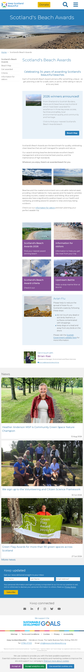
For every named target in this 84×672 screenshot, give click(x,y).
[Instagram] (45, 609)
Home (4, 52)
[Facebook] (38, 609)
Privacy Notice (70, 587)
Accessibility (68, 634)
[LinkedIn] (32, 609)
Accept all (16, 666)
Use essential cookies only (60, 666)
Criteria (4, 73)
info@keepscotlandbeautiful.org (53, 643)
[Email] (25, 609)
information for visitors (45, 208)
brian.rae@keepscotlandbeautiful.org (49, 362)
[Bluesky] (52, 609)
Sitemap (14, 634)
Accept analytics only (34, 666)
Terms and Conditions (30, 634)
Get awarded (7, 69)
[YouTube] (59, 609)
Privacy (57, 634)
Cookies (46, 634)
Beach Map (6, 66)
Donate (44, 4)
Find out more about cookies (56, 661)
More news (8, 559)
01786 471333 (26, 643)
